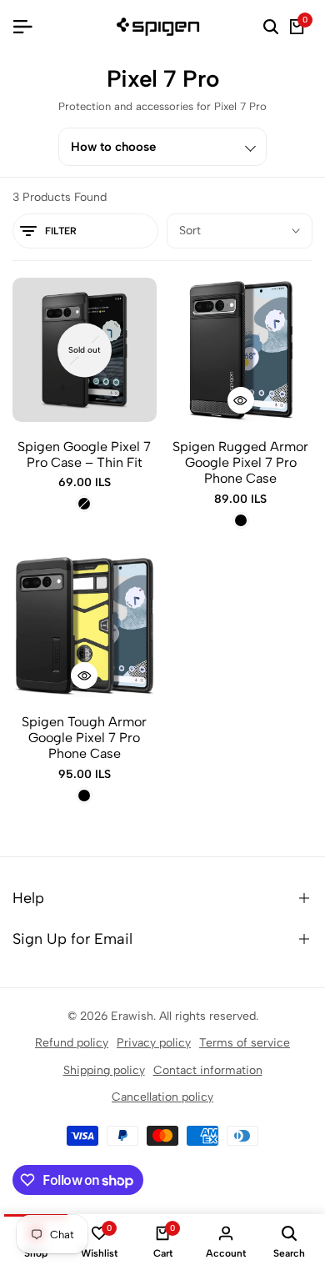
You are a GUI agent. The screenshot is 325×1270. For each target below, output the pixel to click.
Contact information (207, 1070)
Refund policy (71, 1043)
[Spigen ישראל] (162, 27)
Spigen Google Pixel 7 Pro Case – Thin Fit (84, 454)
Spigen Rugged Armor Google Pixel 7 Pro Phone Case (240, 462)
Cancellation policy (162, 1097)
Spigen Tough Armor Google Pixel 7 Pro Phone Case (84, 737)
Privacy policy (154, 1043)
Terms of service (244, 1043)
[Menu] (29, 26)
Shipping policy (104, 1070)
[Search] (270, 26)
